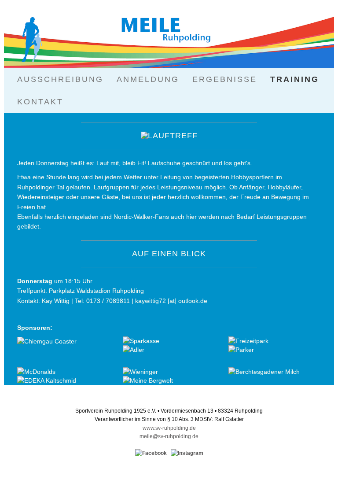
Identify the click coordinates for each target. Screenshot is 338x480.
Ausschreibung (60, 79)
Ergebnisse (224, 79)
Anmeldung (148, 79)
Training (294, 79)
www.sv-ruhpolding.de (169, 428)
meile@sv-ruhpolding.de (169, 436)
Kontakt (40, 101)
